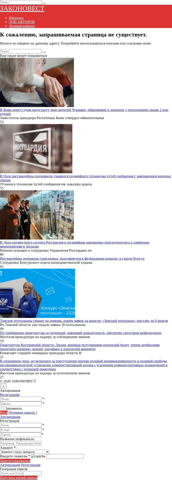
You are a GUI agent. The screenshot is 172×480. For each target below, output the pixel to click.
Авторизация (10, 417)
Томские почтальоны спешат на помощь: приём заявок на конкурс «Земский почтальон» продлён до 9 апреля (84, 321)
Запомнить (13, 408)
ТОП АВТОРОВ (22, 22)
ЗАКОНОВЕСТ (22, 8)
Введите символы (15, 456)
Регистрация (9, 394)
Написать (16, 18)
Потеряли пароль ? (23, 412)
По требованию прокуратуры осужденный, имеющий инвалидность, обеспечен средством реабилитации (80, 333)
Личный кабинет (22, 26)
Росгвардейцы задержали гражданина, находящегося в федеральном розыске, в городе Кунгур (72, 258)
